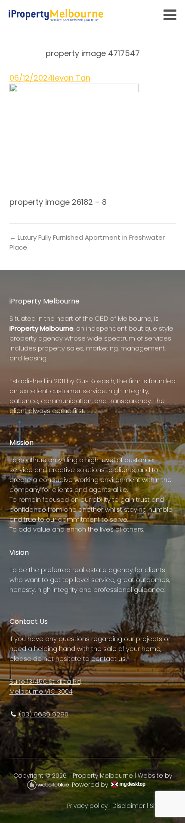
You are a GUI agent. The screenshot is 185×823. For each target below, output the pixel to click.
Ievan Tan (71, 77)
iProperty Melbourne (102, 775)
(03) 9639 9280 (42, 714)
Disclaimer (128, 805)
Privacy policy (87, 805)
